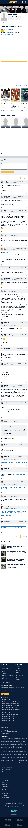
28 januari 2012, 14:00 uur (22, 456)
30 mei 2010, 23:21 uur (22, 420)
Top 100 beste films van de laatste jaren (11, 709)
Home (2, 5)
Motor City (4, 666)
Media (17, 9)
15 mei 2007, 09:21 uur (22, 210)
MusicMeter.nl (5, 786)
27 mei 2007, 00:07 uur (22, 234)
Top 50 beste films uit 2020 (8, 716)
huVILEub (6, 385)
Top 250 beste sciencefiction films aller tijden (12, 701)
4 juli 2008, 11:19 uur (23, 334)
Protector (4, 673)
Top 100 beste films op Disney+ (9, 712)
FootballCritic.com (6, 778)
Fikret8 (5, 181)
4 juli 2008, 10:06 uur (23, 322)
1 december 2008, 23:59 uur (21, 348)
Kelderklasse (5, 793)
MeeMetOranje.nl (6, 797)
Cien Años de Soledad (21, 675)
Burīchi (17, 672)
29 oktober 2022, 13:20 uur (22, 506)
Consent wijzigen (9, 806)
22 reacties (3, 37)
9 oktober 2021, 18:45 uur (22, 481)
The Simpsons (19, 677)
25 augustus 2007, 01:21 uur (21, 278)
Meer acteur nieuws (14, 571)
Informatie (3, 9)
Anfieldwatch (5, 795)
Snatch (8, 28)
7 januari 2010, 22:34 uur (22, 363)
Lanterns (18, 668)
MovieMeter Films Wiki (11, 803)
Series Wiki (19, 803)
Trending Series (18, 664)
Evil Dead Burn (5, 678)
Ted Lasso (18, 670)
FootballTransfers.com (7, 777)
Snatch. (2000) (5, 252)
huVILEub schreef (6, 426)
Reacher (18, 666)
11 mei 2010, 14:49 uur (22, 402)
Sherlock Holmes (9, 29)
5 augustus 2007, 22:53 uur (21, 248)
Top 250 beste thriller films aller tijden (10, 703)
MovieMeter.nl (5, 784)
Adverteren (22, 802)
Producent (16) (11, 18)
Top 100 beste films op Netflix (9, 711)
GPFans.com (5, 782)
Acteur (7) (17, 18)
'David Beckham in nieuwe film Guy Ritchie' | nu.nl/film (14, 462)
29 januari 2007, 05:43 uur (22, 196)
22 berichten (4, 156)
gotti (5, 290)
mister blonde (7, 495)
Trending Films (4, 664)
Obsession (4, 680)
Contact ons (10, 802)
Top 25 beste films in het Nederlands (10, 722)
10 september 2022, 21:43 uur (21, 495)
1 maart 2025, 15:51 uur (22, 521)
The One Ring (7, 334)
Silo (17, 674)
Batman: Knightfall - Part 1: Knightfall (6, 669)
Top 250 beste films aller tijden (9, 699)
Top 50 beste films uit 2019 (8, 720)
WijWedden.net (5, 791)
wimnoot (6, 363)
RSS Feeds (17, 806)
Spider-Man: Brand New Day (7, 676)
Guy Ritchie (13, 31)
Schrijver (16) (18, 16)
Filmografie (11, 9)
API (21, 806)
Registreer (4, 802)
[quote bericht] (26, 194)
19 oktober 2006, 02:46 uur (22, 181)
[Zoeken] (22, 2)
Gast (5, 159)
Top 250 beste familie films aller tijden (10, 705)
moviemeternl (6, 769)
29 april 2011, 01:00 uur (22, 444)
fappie (5, 403)
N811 (5, 248)
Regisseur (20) (11, 16)
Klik (2, 338)
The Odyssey (5, 671)
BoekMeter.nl (5, 788)
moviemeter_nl (6, 771)
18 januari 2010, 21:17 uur (22, 385)
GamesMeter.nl (5, 789)
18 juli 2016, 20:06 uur (23, 468)
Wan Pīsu (18, 679)
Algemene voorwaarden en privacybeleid (13, 805)
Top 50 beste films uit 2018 (8, 718)
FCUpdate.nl (5, 780)
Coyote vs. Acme (6, 682)
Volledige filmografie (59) (21, 85)
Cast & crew (8, 5)
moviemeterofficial (7, 767)
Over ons (17, 802)
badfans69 (7, 507)
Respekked (7, 196)
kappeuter (7, 322)
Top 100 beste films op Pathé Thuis (10, 714)
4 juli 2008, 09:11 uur (23, 290)
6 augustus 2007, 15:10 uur (21, 267)
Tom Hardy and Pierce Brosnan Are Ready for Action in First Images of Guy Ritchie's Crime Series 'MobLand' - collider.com (13, 527)
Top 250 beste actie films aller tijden (10, 707)
